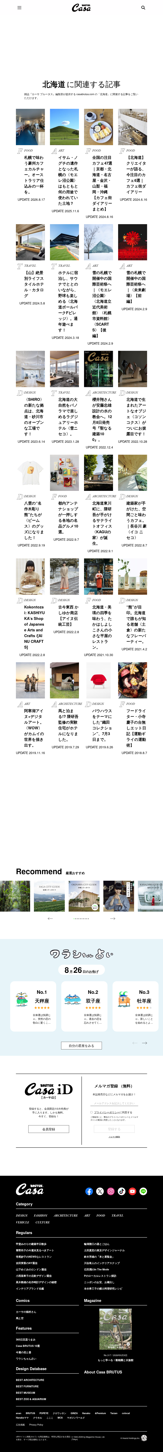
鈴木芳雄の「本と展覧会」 (99, 1256)
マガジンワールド (76, 1417)
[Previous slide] (50, 918)
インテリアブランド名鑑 (30, 1288)
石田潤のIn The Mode (96, 1269)
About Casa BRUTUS (103, 1372)
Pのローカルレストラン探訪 (100, 1276)
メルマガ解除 (114, 1136)
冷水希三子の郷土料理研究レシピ (103, 1288)
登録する (114, 1129)
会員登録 (48, 1129)
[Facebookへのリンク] (89, 1191)
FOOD (100, 1216)
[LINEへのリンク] (143, 1191)
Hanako (86, 1413)
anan (18, 1413)
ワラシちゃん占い (26, 1358)
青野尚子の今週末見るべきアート (35, 1250)
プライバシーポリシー (107, 1112)
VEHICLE (22, 1222)
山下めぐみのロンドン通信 (31, 1269)
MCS (60, 1417)
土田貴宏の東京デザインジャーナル (104, 1250)
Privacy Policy (36, 1424)
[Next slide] (112, 918)
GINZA (74, 1413)
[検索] (143, 7)
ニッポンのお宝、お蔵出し (99, 1282)
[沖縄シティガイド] (84, 896)
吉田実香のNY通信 (26, 1263)
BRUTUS (30, 1413)
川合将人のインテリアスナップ (102, 1263)
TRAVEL (117, 1216)
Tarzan (113, 1413)
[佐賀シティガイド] (49, 896)
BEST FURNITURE (27, 1386)
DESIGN (22, 1216)
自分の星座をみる (81, 1045)
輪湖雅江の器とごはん (97, 1244)
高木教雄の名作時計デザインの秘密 (36, 1282)
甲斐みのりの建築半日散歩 (31, 1244)
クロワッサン (59, 1413)
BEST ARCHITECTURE (30, 1380)
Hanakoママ (22, 1417)
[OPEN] (19, 7)
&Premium (100, 1413)
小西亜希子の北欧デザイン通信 (34, 1276)
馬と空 (20, 1318)
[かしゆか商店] (118, 896)
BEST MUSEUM (25, 1392)
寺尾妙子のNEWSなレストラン (34, 1256)
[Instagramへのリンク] (111, 1191)
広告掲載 (20, 1424)
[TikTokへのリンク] (121, 1191)
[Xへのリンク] (100, 1191)
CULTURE (42, 1222)
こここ (49, 1417)
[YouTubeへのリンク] (132, 1191)
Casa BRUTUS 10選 (28, 1346)
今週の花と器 (23, 1352)
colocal (126, 1413)
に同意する (113, 1112)
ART (87, 1216)
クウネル (37, 1417)
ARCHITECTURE (66, 1216)
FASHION (40, 1216)
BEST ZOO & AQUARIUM (31, 1399)
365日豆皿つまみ (25, 1339)
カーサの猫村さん (26, 1312)
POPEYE (43, 1413)
